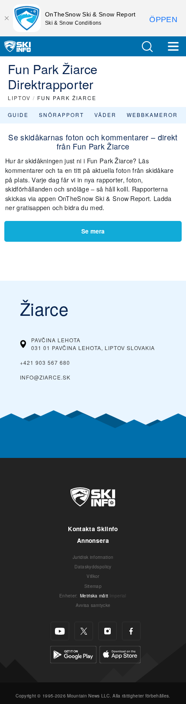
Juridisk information (93, 557)
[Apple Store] (120, 653)
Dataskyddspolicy (92, 566)
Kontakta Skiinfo (93, 529)
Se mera (93, 231)
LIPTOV (19, 97)
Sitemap (93, 586)
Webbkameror (152, 114)
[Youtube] (60, 631)
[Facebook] (131, 631)
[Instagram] (107, 631)
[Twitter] (83, 631)
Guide (18, 114)
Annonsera (93, 540)
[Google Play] (73, 653)
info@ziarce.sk (45, 377)
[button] (147, 46)
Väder (105, 114)
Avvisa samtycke (93, 605)
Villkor (93, 576)
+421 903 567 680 (45, 362)
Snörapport (61, 114)
